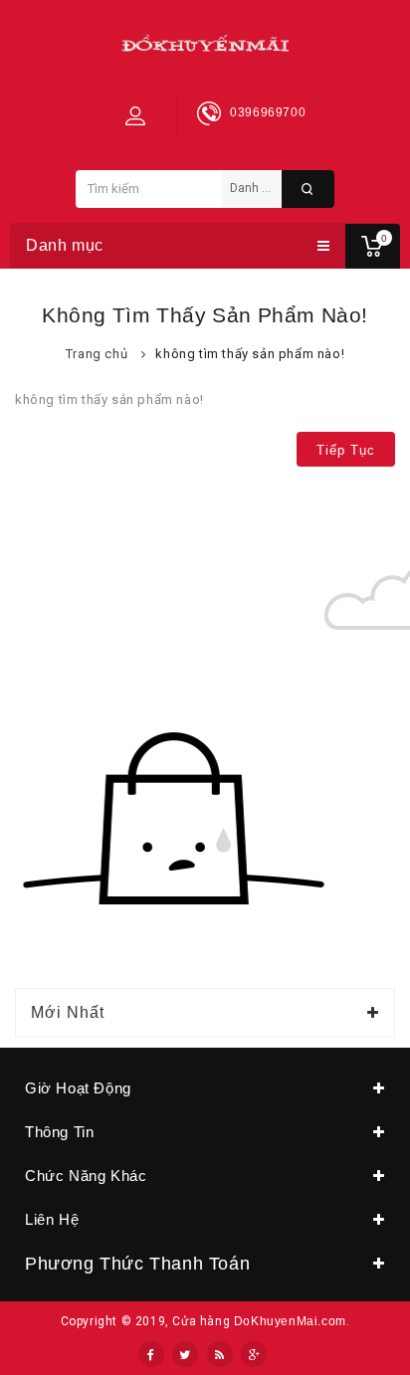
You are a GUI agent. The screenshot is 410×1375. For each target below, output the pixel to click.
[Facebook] (151, 1354)
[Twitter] (185, 1354)
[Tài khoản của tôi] (135, 115)
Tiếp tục (345, 450)
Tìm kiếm (308, 189)
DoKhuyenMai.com (290, 1321)
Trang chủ (96, 353)
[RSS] (220, 1354)
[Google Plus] (254, 1354)
